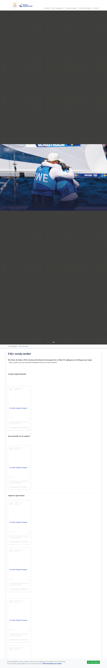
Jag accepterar (94, 662)
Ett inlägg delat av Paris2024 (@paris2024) (22, 487)
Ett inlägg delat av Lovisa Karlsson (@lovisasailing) (24, 589)
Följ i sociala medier (23, 346)
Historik (96, 8)
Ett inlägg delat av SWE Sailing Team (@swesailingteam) (26, 427)
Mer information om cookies (53, 663)
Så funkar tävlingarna (85, 8)
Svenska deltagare (70, 8)
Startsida (47, 8)
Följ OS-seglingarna (57, 8)
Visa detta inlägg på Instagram (18, 408)
